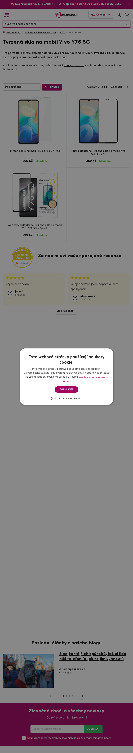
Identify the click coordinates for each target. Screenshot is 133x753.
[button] (66, 398)
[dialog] (66, 376)
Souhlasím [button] (66, 389)
